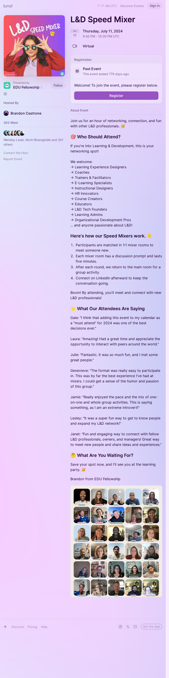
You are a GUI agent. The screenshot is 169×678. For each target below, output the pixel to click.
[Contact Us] (135, 626)
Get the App (151, 626)
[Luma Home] (8, 6)
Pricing (32, 627)
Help (44, 627)
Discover (17, 627)
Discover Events (132, 6)
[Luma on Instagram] (120, 626)
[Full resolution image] (116, 541)
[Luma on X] (128, 626)
